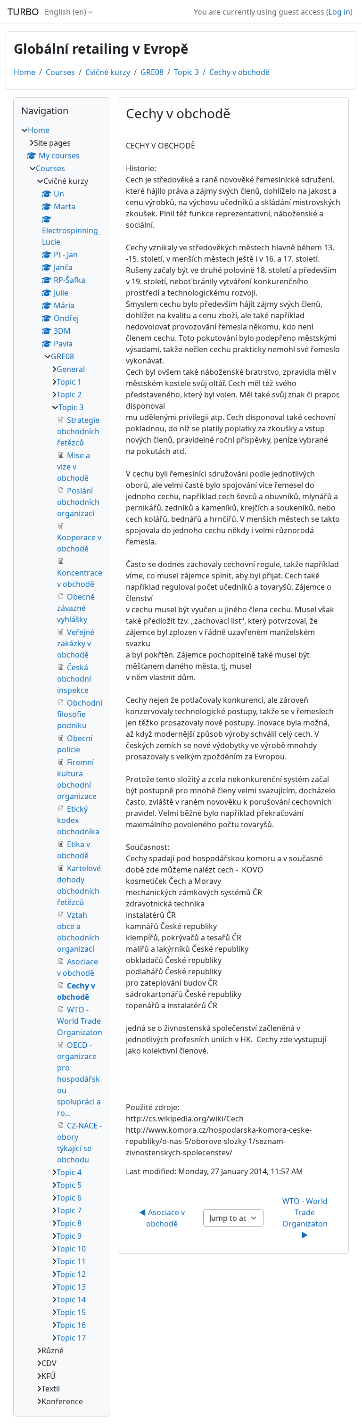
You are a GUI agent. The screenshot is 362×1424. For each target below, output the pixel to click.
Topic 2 (69, 394)
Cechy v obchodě (239, 72)
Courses (60, 72)
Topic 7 (69, 1210)
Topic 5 (69, 1185)
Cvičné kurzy (107, 72)
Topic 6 (69, 1198)
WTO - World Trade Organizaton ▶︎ (305, 1218)
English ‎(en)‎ (65, 12)
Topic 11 (71, 1261)
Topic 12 (71, 1274)
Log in (339, 12)
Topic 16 (71, 1325)
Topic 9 (69, 1236)
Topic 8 (69, 1223)
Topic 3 (186, 72)
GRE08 (152, 72)
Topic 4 (69, 1172)
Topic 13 (71, 1287)
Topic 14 (71, 1299)
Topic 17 (71, 1338)
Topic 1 (69, 382)
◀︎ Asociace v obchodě (163, 1218)
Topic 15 (71, 1312)
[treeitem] (61, 765)
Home (24, 72)
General (71, 369)
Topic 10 (71, 1248)
